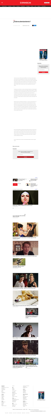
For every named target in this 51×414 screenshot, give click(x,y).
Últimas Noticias (4, 6)
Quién (2, 401)
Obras (32, 6)
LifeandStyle (3, 392)
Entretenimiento (14, 393)
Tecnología (27, 6)
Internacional (23, 6)
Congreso (3, 396)
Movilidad (13, 406)
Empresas (9, 6)
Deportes (13, 394)
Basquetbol (24, 397)
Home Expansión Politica (5, 387)
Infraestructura (14, 400)
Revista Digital (47, 2)
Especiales (24, 392)
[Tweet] (32, 25)
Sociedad (3, 399)
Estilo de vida (14, 390)
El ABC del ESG (25, 387)
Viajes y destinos (25, 403)
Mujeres (39, 6)
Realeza (3, 402)
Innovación (24, 386)
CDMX (2, 397)
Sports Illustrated (25, 394)
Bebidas (24, 402)
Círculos (3, 403)
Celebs (13, 389)
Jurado (24, 406)
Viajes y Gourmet (4, 405)
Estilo (13, 392)
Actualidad (24, 390)
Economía (18, 6)
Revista (14, 20)
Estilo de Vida (25, 405)
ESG (35, 6)
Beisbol (24, 395)
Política (14, 6)
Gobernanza (14, 405)
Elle (12, 387)
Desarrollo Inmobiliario (15, 399)
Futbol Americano (25, 396)
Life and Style (44, 6)
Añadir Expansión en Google (26, 25)
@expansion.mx (26, 409)
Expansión (3, 385)
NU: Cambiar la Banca (41, 399)
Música (13, 395)
